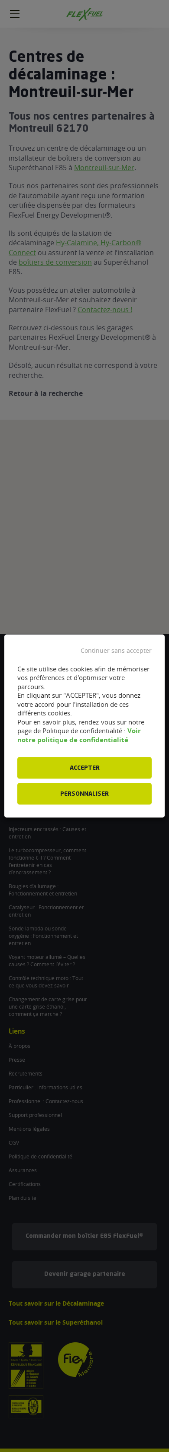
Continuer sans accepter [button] (116, 650)
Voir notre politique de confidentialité (79, 735)
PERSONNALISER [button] (84, 794)
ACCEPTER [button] (85, 768)
